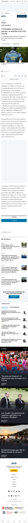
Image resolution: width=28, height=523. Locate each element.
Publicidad (14, 484)
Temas (14, 481)
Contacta (14, 486)
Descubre (3, 348)
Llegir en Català (16, 43)
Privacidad (9, 501)
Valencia (3, 20)
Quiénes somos (14, 477)
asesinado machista (6, 232)
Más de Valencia (5, 239)
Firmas (14, 479)
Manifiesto (14, 474)
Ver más (25, 348)
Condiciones (14, 501)
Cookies (19, 501)
